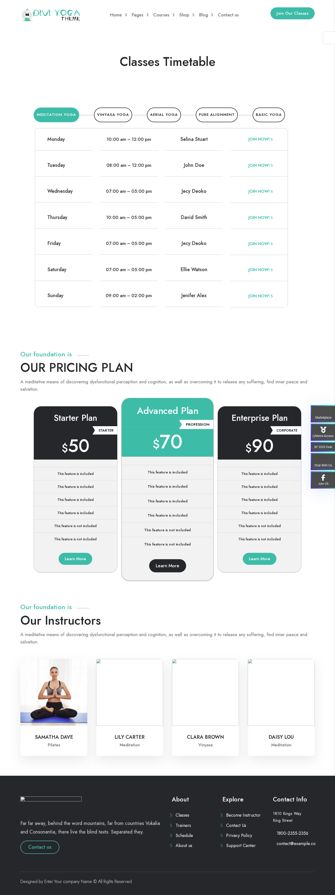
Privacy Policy (239, 835)
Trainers (183, 825)
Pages (137, 15)
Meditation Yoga (56, 114)
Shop (184, 15)
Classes (182, 815)
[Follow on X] (291, 882)
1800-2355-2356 (292, 833)
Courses (161, 15)
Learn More (75, 559)
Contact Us (236, 825)
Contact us (228, 15)
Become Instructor (243, 815)
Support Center (241, 845)
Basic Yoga (269, 114)
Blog (203, 15)
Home (116, 15)
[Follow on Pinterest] (301, 882)
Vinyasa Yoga (113, 114)
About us (184, 845)
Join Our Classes (293, 13)
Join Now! (259, 139)
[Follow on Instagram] (311, 882)
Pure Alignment (217, 114)
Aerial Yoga (164, 114)
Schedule (184, 835)
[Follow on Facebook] (281, 882)
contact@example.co (296, 843)
